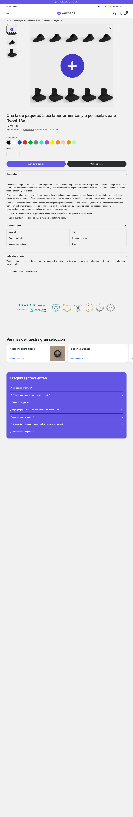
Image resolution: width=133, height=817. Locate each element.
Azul (20, 142)
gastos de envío (28, 130)
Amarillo (52, 142)
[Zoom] (110, 28)
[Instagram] (102, 6)
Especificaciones (13, 226)
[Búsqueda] (114, 13)
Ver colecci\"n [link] (16, 359)
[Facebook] (99, 6)
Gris (36, 142)
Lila (47, 142)
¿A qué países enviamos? (21, 388)
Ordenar (9, 142)
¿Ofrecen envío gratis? (19, 402)
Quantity (9, 148)
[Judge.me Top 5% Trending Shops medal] (110, 307)
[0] (124, 13)
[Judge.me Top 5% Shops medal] (99, 307)
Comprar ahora (96, 164)
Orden (8, 6)
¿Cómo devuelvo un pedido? (22, 431)
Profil (15, 6)
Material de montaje (15, 256)
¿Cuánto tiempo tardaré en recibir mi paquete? (30, 395)
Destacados (11, 174)
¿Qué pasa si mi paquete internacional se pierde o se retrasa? (36, 424)
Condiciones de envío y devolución (21, 271)
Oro (69, 142)
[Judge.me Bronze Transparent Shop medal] (89, 307)
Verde (30, 142)
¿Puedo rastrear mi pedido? (22, 417)
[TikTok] (106, 6)
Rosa (63, 142)
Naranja (58, 142)
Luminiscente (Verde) (74, 142)
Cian (41, 142)
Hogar (8, 21)
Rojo (25, 142)
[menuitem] (9, 6)
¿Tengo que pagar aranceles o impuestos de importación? (35, 410)
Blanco (14, 142)
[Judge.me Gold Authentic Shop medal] (67, 307)
